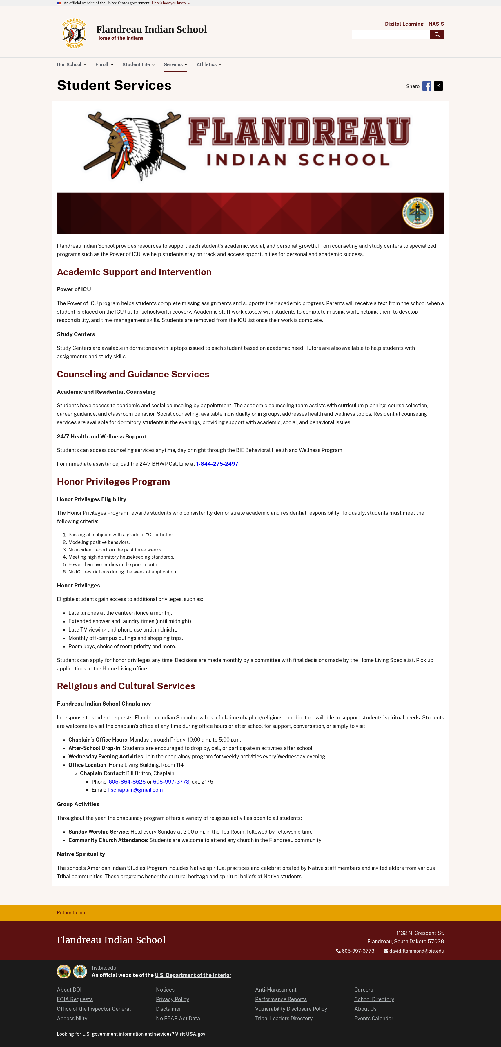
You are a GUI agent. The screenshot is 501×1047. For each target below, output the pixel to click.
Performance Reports (281, 999)
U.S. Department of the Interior (193, 975)
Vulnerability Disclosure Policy (291, 1009)
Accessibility (72, 1018)
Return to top (71, 912)
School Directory (374, 999)
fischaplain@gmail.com (135, 790)
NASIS (436, 23)
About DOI (69, 990)
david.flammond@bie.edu (416, 951)
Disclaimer (168, 1009)
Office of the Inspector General (94, 1009)
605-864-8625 (127, 782)
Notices (165, 990)
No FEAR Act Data (178, 1018)
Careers (363, 990)
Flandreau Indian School (151, 29)
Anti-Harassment (276, 990)
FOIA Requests (75, 999)
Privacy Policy (172, 999)
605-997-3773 (171, 782)
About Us (365, 1009)
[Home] (74, 33)
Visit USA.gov (190, 1034)
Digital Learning (404, 23)
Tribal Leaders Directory (284, 1018)
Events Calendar (373, 1018)
